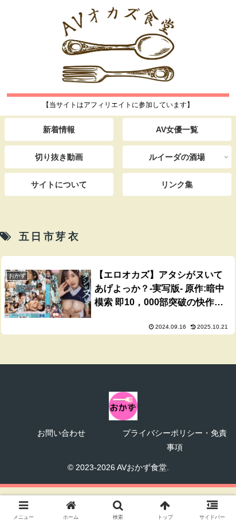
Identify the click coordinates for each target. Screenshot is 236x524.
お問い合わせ (61, 433)
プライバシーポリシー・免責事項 (175, 440)
